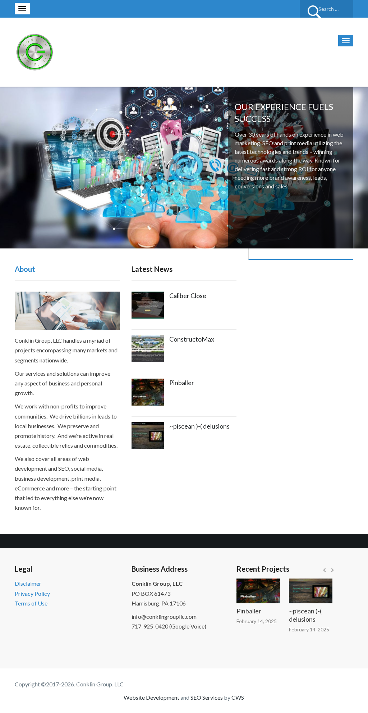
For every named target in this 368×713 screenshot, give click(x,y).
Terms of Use (31, 603)
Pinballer (181, 383)
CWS (237, 697)
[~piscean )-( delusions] (301, 591)
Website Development (151, 697)
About (25, 269)
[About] (67, 310)
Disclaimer (28, 583)
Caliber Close (187, 296)
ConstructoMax (191, 339)
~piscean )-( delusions (199, 426)
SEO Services (206, 697)
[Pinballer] (249, 591)
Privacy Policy (32, 593)
